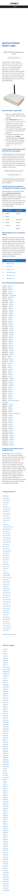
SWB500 (5, 691)
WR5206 (5, 808)
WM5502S (6, 755)
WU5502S (6, 872)
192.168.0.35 (6, 595)
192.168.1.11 (6, 579)
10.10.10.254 (10, 269)
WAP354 (5, 711)
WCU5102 (6, 733)
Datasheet (13, 295)
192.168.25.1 (6, 612)
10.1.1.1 (5, 571)
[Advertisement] (14, 24)
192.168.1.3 (6, 549)
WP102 (5, 769)
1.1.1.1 (4, 522)
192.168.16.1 (6, 584)
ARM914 (5, 660)
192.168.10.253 (7, 577)
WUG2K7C (6, 886)
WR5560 (5, 839)
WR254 (5, 782)
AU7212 (5, 665)
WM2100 (5, 735)
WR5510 (5, 837)
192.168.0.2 (6, 544)
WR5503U (6, 830)
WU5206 (5, 859)
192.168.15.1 (6, 531)
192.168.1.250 (7, 619)
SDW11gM (6, 685)
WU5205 (5, 857)
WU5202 (5, 852)
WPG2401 (6, 775)
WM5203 (5, 749)
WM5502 (5, 753)
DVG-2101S (6, 667)
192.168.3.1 (6, 564)
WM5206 (5, 751)
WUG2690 (6, 881)
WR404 (5, 788)
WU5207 (5, 861)
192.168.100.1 (7, 513)
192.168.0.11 (6, 617)
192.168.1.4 (6, 557)
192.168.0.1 (6, 498)
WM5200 (5, 746)
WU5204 (5, 855)
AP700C (12, 64)
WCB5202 (6, 724)
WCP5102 (5, 731)
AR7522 (5, 656)
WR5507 (5, 835)
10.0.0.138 (6, 566)
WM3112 (5, 740)
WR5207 (5, 810)
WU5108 (5, 848)
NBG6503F (6, 673)
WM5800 (5, 757)
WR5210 (5, 819)
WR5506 (5, 833)
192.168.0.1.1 (6, 511)
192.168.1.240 (10, 275)
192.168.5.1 (6, 604)
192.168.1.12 (6, 621)
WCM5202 (6, 726)
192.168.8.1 (6, 516)
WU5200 (5, 850)
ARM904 (5, 658)
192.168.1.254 (10, 263)
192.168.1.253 (7, 593)
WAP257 (4, 66)
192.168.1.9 (6, 610)
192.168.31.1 (6, 582)
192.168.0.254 (7, 529)
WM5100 (5, 744)
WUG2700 (6, 883)
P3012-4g (6, 676)
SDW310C (6, 689)
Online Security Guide (9, 634)
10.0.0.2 (5, 562)
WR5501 (5, 824)
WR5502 (5, 826)
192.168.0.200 (7, 606)
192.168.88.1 (6, 575)
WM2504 (5, 738)
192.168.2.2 (6, 590)
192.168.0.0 (6, 573)
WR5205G (6, 806)
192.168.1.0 (6, 507)
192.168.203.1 (7, 533)
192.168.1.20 (6, 555)
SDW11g (5, 682)
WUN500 (5, 888)
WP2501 (5, 773)
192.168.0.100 (7, 540)
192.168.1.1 (9, 266)
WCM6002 (6, 729)
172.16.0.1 (5, 615)
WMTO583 (6, 766)
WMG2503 (6, 764)
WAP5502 (6, 720)
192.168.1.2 (6, 524)
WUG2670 (6, 879)
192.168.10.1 (6, 500)
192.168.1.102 (6, 599)
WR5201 (5, 791)
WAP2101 (5, 696)
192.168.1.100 (7, 538)
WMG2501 (6, 760)
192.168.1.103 (7, 626)
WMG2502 (6, 762)
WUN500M (6, 890)
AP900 (5, 651)
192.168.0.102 (7, 551)
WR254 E (5, 786)
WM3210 (5, 742)
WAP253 (5, 702)
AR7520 (5, 654)
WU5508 (5, 875)
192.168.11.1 (6, 546)
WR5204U (6, 799)
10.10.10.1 (5, 568)
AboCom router (20, 159)
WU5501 (5, 868)
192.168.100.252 (11, 272)
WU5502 (5, 870)
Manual (10, 286)
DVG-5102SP (6, 669)
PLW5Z (5, 678)
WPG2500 (6, 777)
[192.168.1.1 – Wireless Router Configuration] (14, 3)
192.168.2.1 (6, 502)
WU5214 (5, 866)
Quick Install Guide (13, 400)
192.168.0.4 (6, 630)
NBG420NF (6, 671)
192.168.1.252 (10, 278)
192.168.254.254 (7, 527)
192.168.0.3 (6, 597)
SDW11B (5, 680)
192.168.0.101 (7, 542)
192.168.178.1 (6, 535)
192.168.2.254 (7, 628)
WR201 (5, 780)
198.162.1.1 (6, 586)
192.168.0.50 (6, 608)
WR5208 (5, 815)
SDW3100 (6, 687)
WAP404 (18, 64)
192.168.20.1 (6, 623)
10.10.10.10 (6, 588)
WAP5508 (6, 722)
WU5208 (5, 863)
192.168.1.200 (7, 601)
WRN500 (5, 844)
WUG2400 (6, 877)
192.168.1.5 (6, 560)
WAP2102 (5, 698)
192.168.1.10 (6, 553)
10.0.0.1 (5, 505)
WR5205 (5, 804)
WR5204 (5, 795)
